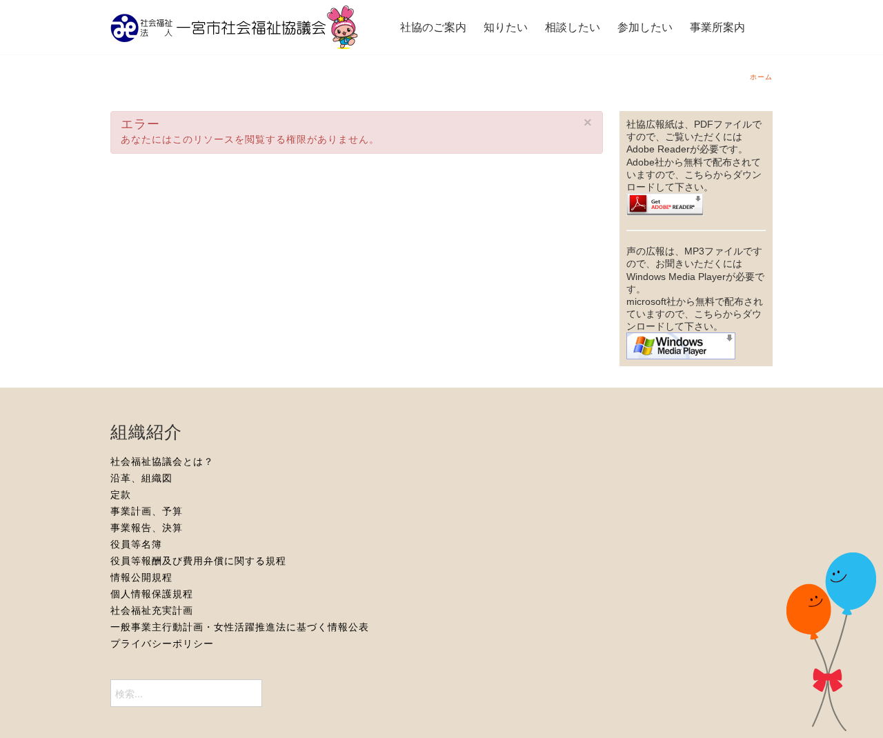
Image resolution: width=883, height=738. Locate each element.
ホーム (761, 77)
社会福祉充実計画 (151, 610)
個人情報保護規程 (151, 593)
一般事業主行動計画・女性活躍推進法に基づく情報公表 (239, 626)
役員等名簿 (136, 544)
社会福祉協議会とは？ (162, 461)
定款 (120, 494)
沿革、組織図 (141, 477)
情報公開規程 (141, 577)
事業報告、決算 (146, 527)
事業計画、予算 (146, 511)
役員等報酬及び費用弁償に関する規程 (198, 560)
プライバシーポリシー (162, 643)
